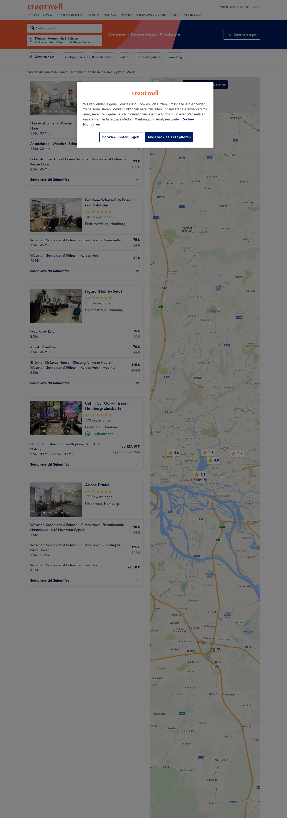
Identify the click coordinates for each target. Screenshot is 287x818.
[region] (145, 115)
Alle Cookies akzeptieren (169, 137)
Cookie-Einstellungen (121, 137)
